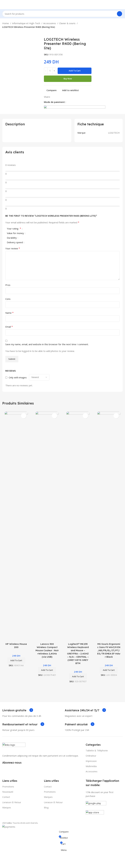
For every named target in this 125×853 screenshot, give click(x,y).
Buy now (68, 78)
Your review (12, 248)
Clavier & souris (67, 23)
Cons (8, 298)
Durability (12, 238)
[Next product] (9, 32)
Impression (91, 761)
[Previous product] (3, 32)
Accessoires (50, 23)
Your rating (14, 228)
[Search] (119, 13)
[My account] (121, 5)
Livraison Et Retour (53, 802)
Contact (6, 797)
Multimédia (91, 766)
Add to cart (74, 70)
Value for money (16, 233)
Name (9, 312)
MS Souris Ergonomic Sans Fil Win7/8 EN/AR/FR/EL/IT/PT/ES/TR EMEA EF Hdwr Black (108, 650)
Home (5, 23)
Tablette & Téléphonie (97, 750)
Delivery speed (15, 242)
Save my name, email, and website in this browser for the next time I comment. (47, 344)
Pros (7, 284)
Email (9, 326)
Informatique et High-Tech (26, 23)
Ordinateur (91, 755)
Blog (46, 807)
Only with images (18, 377)
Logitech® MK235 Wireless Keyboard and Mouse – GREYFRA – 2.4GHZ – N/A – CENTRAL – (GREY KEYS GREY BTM (78, 654)
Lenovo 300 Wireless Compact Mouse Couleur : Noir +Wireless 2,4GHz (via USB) (47, 650)
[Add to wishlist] (23, 415)
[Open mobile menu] (3, 5)
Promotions (50, 791)
